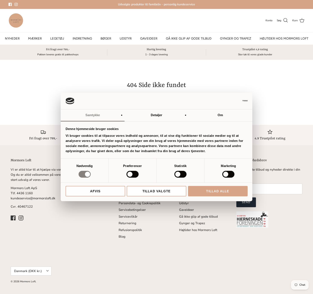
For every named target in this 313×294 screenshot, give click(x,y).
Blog (122, 236)
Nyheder (12, 38)
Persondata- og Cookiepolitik (140, 203)
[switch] (132, 174)
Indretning (82, 38)
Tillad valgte (156, 191)
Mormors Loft (28, 281)
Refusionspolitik (130, 230)
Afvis (95, 191)
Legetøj (57, 38)
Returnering (127, 223)
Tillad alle (217, 191)
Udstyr (126, 38)
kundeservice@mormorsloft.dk (33, 198)
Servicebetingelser (132, 210)
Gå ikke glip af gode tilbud (188, 38)
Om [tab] (220, 115)
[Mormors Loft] (16, 20)
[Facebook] (10, 4)
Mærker (35, 38)
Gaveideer (148, 38)
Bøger (106, 38)
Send (246, 202)
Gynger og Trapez (235, 38)
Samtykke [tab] (92, 115)
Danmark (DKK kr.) (28, 271)
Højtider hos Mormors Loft (284, 38)
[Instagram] (16, 4)
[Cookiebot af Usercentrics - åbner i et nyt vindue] (229, 101)
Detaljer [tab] (156, 115)
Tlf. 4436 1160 (22, 193)
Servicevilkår (128, 216)
